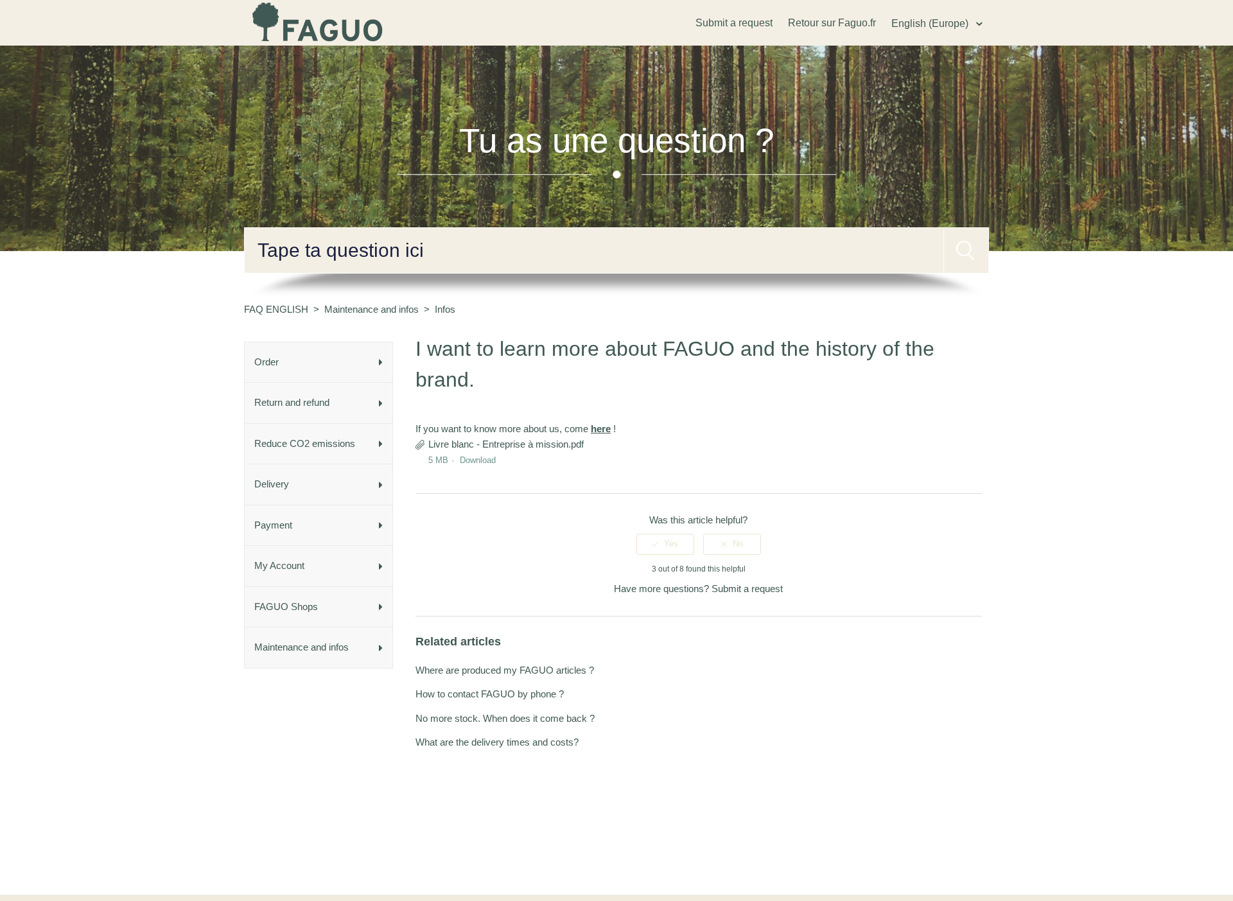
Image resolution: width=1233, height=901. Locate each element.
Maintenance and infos (371, 309)
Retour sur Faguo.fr (832, 22)
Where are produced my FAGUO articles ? (504, 670)
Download (478, 460)
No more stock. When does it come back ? (505, 718)
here (601, 428)
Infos (445, 309)
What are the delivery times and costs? (497, 742)
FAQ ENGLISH (276, 309)
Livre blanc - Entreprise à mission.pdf (506, 444)
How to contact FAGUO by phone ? (489, 693)
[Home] (318, 21)
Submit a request (734, 22)
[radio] (665, 544)
